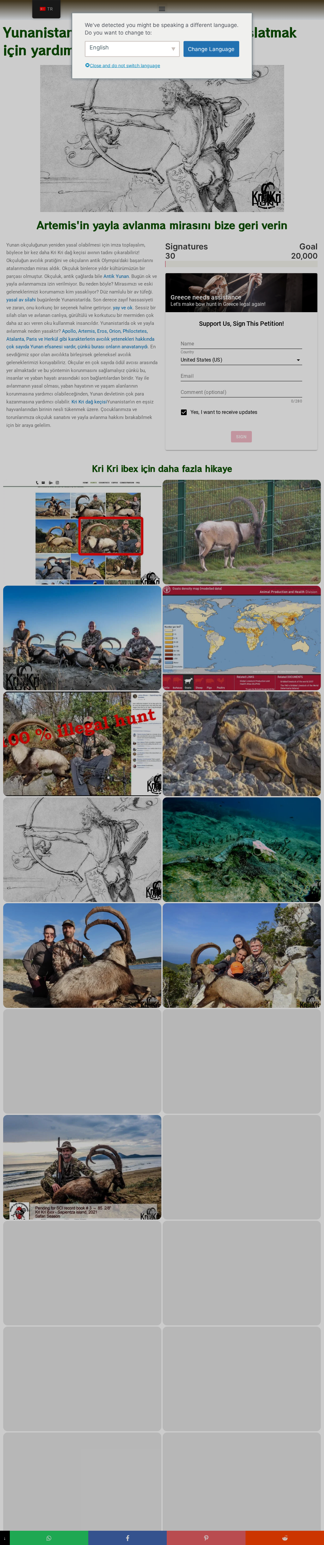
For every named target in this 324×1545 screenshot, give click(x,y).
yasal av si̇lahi (21, 300)
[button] (162, 8)
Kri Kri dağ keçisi (89, 402)
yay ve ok (123, 308)
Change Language (211, 49)
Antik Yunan (116, 276)
